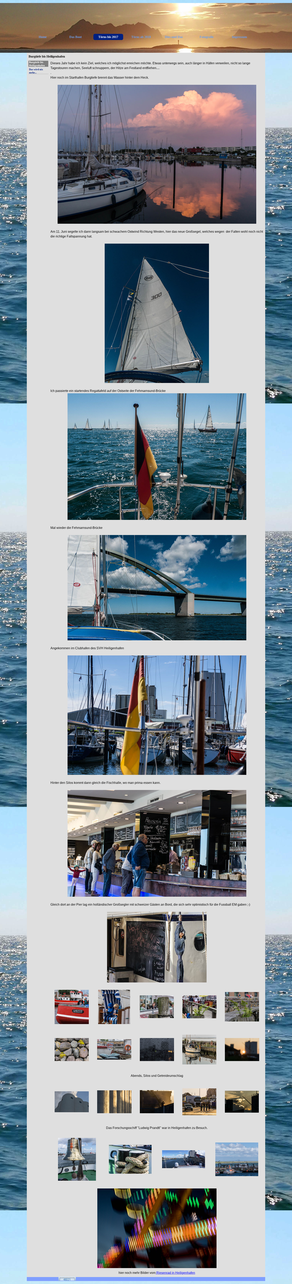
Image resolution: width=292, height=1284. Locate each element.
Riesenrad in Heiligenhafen (175, 1272)
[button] (71, 1007)
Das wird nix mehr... (36, 71)
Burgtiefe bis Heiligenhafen (37, 64)
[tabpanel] (156, 522)
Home (43, 37)
